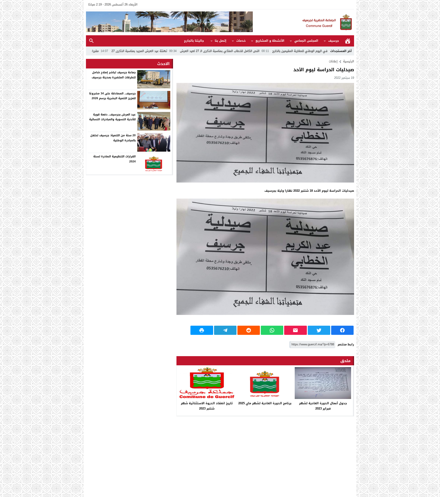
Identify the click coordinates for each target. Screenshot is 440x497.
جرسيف (333, 41)
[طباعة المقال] (202, 330)
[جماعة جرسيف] (303, 22)
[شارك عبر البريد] (295, 330)
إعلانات (333, 61)
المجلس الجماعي (306, 41)
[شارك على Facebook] (342, 330)
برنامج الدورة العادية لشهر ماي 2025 (265, 403)
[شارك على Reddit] (249, 330)
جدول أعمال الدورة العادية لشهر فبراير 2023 (323, 405)
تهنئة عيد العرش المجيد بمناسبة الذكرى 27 (169, 51)
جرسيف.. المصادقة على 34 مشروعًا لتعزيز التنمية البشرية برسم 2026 (112, 96)
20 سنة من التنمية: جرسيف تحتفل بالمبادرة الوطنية (113, 138)
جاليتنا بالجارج (194, 41)
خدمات (241, 41)
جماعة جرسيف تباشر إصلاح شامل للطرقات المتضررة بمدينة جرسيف (114, 75)
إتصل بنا (220, 41)
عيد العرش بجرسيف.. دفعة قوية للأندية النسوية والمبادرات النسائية (112, 117)
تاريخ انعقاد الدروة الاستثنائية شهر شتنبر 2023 (207, 405)
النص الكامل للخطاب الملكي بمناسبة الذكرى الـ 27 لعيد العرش (250, 51)
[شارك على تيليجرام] (225, 330)
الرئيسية (347, 40)
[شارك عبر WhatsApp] (272, 330)
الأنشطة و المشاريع (270, 41)
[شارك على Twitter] (319, 330)
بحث (91, 40)
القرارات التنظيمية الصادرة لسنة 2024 (114, 159)
